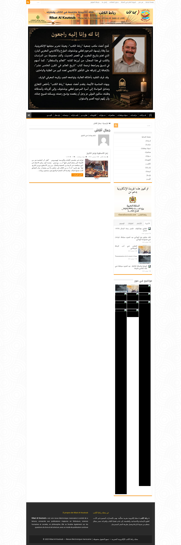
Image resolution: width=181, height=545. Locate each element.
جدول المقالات (114, 2)
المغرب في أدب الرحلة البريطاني (126, 247)
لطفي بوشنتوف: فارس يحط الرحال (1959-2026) (131, 229)
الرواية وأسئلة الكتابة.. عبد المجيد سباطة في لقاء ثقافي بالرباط (131, 267)
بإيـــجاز (57, 115)
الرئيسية (106, 123)
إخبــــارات (74, 115)
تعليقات (130, 223)
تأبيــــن (49, 115)
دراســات (134, 115)
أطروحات (93, 115)
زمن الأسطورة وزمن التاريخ (97, 153)
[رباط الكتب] (90, 16)
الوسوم (121, 223)
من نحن (140, 2)
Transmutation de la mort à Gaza (126, 256)
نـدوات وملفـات (122, 115)
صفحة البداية (150, 2)
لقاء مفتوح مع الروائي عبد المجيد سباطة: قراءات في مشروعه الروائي (133, 238)
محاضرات (111, 115)
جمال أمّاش (103, 156)
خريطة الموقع (95, 2)
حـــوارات (102, 115)
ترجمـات (65, 115)
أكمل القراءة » (77, 175)
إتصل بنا (104, 2)
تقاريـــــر (84, 115)
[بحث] (28, 2)
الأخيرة (147, 223)
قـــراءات (143, 115)
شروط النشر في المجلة (128, 2)
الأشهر (139, 223)
